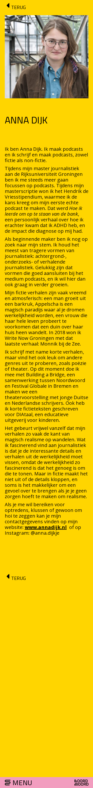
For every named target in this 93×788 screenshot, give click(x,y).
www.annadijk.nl (46, 527)
